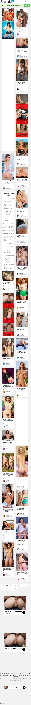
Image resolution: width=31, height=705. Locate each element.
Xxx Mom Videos (8, 260)
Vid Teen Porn (8, 255)
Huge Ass (7, 539)
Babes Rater (8, 205)
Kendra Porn (8, 240)
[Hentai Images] (8, 14)
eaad (20, 55)
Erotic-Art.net (15, 691)
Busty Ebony (8, 575)
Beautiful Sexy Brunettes (24, 358)
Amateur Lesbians (22, 274)
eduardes (21, 273)
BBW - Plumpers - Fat (10, 481)
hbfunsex (21, 88)
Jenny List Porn (8, 230)
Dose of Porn (8, 223)
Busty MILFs (8, 188)
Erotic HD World (8, 212)
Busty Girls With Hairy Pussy (24, 395)
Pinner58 (21, 33)
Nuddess (8, 243)
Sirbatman (21, 394)
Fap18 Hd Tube (8, 264)
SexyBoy (21, 215)
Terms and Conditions (5, 679)
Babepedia (8, 208)
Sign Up (27, 5)
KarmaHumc (21, 241)
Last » (15, 588)
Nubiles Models (9, 516)
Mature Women (22, 89)
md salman (21, 307)
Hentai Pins (12, 680)
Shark (7, 425)
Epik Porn (8, 220)
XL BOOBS (21, 185)
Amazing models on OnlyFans (25, 242)
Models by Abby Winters (24, 56)
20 (2, 588)
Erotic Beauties (8, 198)
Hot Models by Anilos (23, 549)
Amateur (7, 392)
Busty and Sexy (22, 308)
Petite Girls (21, 335)
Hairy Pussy (8, 426)
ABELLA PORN (8, 227)
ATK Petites (21, 487)
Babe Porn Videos (8, 269)
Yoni (6, 574)
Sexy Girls (8, 364)
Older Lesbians (22, 514)
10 (27, 585)
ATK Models (21, 486)
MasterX (7, 288)
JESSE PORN (8, 233)
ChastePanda (22, 163)
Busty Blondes (22, 164)
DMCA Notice (27, 679)
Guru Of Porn (8, 217)
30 (6, 588)
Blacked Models (22, 35)
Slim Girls (8, 289)
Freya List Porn (8, 236)
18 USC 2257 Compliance (17, 679)
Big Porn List (8, 201)
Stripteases (18, 680)
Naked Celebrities (8, 251)
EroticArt (7, 363)
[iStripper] (8, 29)
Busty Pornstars (22, 186)
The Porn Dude (8, 246)
